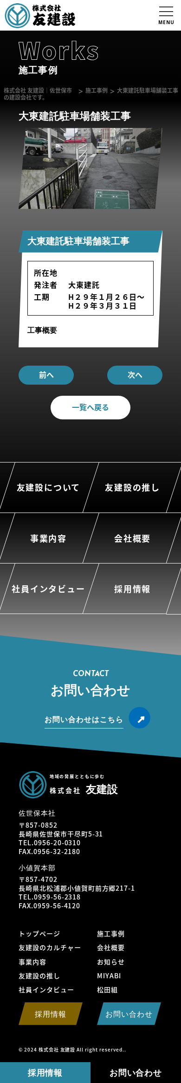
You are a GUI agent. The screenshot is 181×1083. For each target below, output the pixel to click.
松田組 (107, 989)
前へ (46, 374)
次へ (135, 374)
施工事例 (111, 933)
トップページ (39, 933)
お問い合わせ (136, 1073)
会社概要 (111, 947)
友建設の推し (39, 975)
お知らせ (111, 961)
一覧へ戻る (90, 406)
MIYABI (109, 975)
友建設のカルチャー (50, 947)
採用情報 (45, 1073)
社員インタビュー (46, 989)
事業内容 (32, 961)
